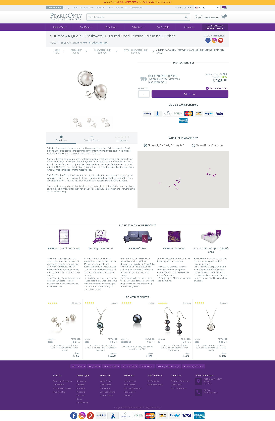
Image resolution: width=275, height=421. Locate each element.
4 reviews (113, 303)
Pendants (80, 392)
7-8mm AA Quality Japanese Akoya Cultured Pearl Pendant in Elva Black (101, 348)
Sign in (198, 17)
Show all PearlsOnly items (209, 145)
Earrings (80, 385)
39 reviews (76, 303)
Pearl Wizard (129, 392)
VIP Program (58, 385)
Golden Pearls (106, 395)
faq (67, 8)
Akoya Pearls (94, 366)
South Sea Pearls (130, 366)
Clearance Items (155, 385)
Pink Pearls (105, 388)
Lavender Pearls (107, 392)
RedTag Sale (153, 381)
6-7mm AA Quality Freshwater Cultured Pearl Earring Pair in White (64, 348)
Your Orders (129, 385)
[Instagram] (214, 40)
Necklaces (81, 381)
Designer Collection (180, 381)
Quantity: (143, 88)
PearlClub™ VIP (137, 8)
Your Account (130, 381)
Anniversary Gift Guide (193, 366)
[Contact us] (224, 7)
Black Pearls (105, 385)
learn (74, 8)
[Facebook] (208, 40)
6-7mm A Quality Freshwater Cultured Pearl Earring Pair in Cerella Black (174, 348)
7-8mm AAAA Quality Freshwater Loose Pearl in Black (137, 347)
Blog (111, 8)
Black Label (176, 385)
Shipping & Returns (132, 388)
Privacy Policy (59, 392)
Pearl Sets (80, 395)
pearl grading (87, 8)
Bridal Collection (178, 388)
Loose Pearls (82, 402)
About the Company (62, 381)
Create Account (211, 17)
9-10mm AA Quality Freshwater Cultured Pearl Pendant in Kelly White (211, 348)
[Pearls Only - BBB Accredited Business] (157, 113)
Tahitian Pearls (147, 366)
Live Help (128, 395)
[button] (179, 181)
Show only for (166, 145)
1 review (151, 303)
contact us (121, 8)
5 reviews (187, 303)
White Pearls (105, 381)
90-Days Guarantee (62, 388)
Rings (78, 399)
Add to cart (190, 94)
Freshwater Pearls (111, 366)
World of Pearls (78, 366)
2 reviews (223, 303)
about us (101, 8)
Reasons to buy (54, 8)
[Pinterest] (220, 40)
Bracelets (80, 388)
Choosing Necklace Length (168, 366)
